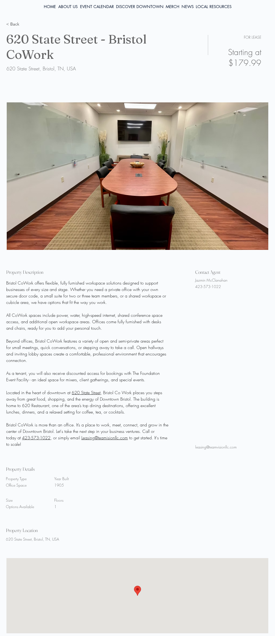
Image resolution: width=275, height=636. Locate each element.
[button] (214, 6)
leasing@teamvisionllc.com (216, 447)
